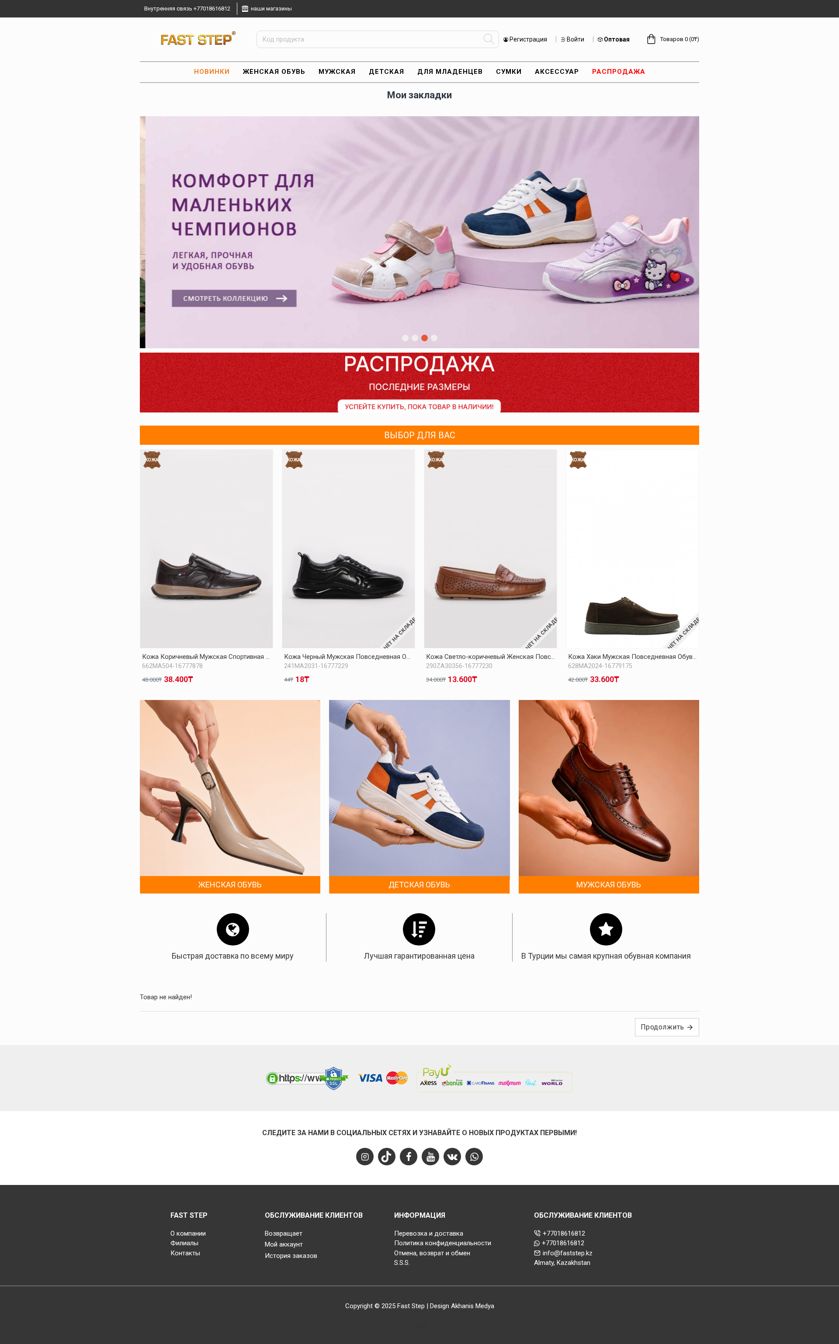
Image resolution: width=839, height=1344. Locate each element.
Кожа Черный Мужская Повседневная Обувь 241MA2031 (348, 657)
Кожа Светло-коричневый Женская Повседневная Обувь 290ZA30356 (490, 657)
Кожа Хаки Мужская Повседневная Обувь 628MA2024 (632, 657)
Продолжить (662, 1027)
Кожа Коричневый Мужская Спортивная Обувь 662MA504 (206, 657)
